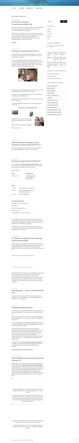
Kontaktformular (33, 324)
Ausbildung (21, 8)
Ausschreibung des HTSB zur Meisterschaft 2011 (22, 349)
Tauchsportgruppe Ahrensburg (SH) (54, 112)
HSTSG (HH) (49, 97)
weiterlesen (14, 42)
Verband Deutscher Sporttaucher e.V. (54, 78)
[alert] (57, 46)
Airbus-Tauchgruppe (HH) (52, 85)
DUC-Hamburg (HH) (51, 90)
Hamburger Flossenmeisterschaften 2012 (26, 161)
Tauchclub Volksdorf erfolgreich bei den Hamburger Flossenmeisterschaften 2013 (26, 143)
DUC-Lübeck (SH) (50, 93)
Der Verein (13, 8)
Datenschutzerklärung (15, 440)
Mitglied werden (29, 8)
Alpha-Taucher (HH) (51, 88)
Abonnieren (49, 36)
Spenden (49, 29)
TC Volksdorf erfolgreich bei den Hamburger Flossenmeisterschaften (26, 239)
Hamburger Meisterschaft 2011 (22, 307)
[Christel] (28, 114)
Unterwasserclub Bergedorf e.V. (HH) (54, 114)
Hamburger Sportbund (51, 76)
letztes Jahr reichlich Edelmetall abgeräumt (32, 342)
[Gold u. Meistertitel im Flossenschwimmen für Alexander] (28, 75)
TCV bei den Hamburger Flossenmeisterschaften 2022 (21, 23)
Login (48, 38)
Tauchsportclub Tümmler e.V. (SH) (54, 109)
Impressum (49, 33)
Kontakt (48, 31)
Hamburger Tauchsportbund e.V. (53, 73)
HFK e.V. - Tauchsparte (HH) (53, 95)
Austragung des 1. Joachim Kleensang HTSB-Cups (27, 291)
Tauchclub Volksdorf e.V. (30, 4)
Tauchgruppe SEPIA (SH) (52, 107)
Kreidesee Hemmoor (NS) (52, 100)
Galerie (29, 125)
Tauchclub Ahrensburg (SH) (52, 104)
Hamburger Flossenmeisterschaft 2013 (25, 51)
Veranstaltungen (38, 8)
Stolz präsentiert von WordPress (27, 440)
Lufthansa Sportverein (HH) (52, 102)
